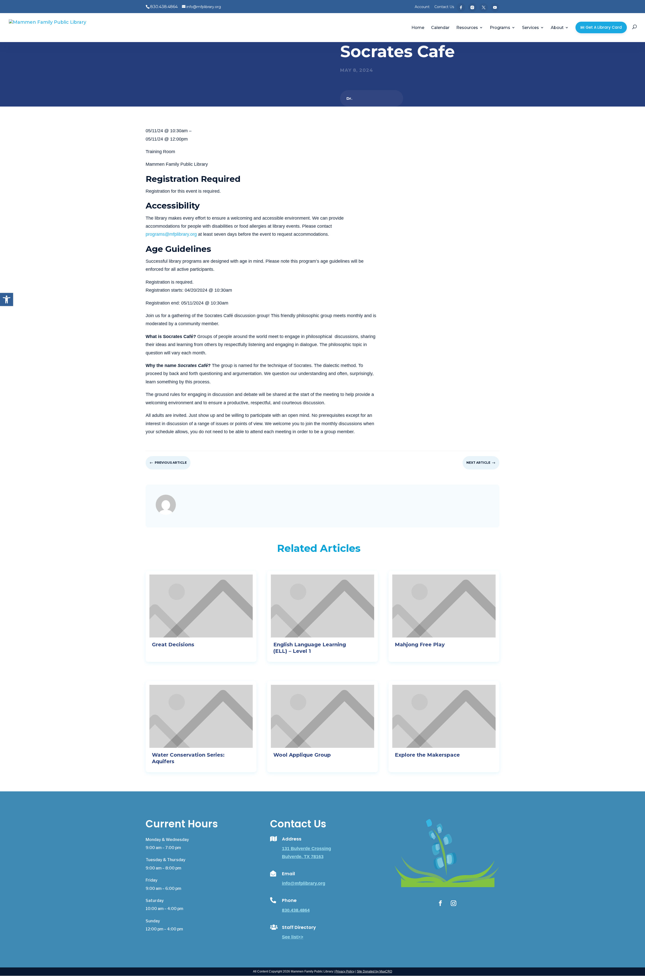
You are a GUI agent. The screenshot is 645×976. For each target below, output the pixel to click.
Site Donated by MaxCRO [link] (374, 971)
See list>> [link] (292, 936)
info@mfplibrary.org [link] (303, 883)
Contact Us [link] (444, 7)
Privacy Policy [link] (344, 971)
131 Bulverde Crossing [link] (306, 848)
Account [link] (422, 7)
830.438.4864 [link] (296, 910)
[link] (6, 299)
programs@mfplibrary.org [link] (171, 234)
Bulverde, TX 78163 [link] (303, 856)
